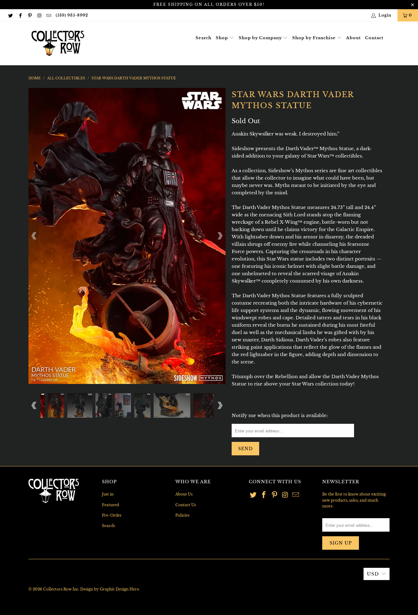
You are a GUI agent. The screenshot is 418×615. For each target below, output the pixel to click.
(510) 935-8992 (72, 15)
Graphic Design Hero (119, 589)
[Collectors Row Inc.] (58, 43)
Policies (182, 515)
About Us (183, 494)
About (353, 37)
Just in (108, 494)
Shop (222, 37)
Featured (110, 505)
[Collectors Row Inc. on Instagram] (39, 15)
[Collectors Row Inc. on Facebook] (19, 15)
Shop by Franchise (314, 37)
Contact (374, 37)
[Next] (220, 236)
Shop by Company (261, 37)
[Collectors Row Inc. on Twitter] (10, 15)
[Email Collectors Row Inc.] (48, 15)
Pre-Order (112, 515)
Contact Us (185, 505)
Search (203, 37)
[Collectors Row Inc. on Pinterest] (29, 15)
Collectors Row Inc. (61, 589)
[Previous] (34, 236)
